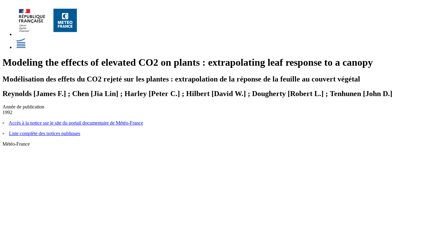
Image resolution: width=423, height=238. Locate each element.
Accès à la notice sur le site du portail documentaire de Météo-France (76, 123)
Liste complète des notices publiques (44, 133)
